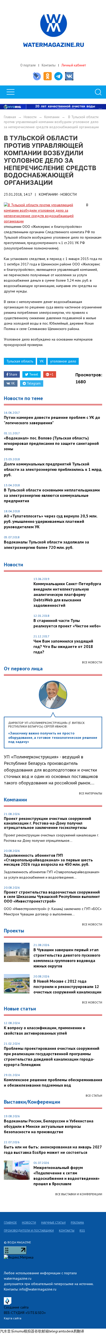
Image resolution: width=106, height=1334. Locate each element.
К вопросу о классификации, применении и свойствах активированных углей (44, 1030)
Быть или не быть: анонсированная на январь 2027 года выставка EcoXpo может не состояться (53, 1149)
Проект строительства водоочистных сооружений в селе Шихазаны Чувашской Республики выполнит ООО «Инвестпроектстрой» (52, 897)
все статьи (94, 1095)
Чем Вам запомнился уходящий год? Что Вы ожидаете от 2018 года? (63, 646)
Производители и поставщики (29, 1230)
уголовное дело (63, 361)
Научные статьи (53, 1222)
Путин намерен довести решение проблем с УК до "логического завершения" (52, 420)
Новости (30, 117)
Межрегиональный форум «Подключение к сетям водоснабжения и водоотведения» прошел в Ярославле (66, 1175)
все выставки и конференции (78, 1194)
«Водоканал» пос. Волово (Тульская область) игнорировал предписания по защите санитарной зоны (51, 443)
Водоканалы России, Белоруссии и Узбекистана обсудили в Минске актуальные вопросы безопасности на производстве (48, 1126)
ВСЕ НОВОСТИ (92, 924)
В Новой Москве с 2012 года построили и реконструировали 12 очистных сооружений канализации (67, 986)
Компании (51, 117)
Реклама (77, 1222)
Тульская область (19, 361)
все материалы (90, 793)
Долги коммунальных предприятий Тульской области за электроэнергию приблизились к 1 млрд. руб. (53, 469)
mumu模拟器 (24, 1331)
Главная (10, 117)
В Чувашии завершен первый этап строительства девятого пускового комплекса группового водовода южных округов (66, 957)
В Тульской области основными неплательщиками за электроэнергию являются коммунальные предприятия (52, 495)
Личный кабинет (73, 65)
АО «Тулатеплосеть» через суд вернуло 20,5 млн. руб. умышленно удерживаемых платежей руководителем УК (50, 521)
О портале (28, 65)
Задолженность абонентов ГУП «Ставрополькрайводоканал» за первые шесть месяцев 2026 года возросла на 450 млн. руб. (48, 860)
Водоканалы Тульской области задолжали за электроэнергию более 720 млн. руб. (46, 544)
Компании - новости (58, 194)
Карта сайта (12, 1318)
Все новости (92, 662)
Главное (10, 1222)
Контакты (49, 65)
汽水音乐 (7, 1331)
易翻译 (78, 1331)
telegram (56, 1331)
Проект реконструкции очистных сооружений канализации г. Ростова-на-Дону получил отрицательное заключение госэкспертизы (47, 823)
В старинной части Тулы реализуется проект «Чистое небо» (67, 623)
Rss (82, 1230)
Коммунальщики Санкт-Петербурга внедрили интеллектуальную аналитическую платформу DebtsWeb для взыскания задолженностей (67, 594)
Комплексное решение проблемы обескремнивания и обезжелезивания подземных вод (53, 1082)
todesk (68, 1331)
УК (42, 361)
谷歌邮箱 (41, 1331)
